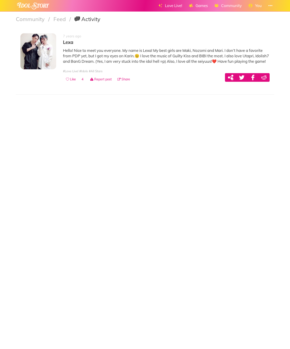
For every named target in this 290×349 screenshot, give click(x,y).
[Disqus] (145, 162)
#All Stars (96, 71)
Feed (60, 19)
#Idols (83, 71)
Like (72, 79)
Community (31, 19)
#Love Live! (70, 71)
